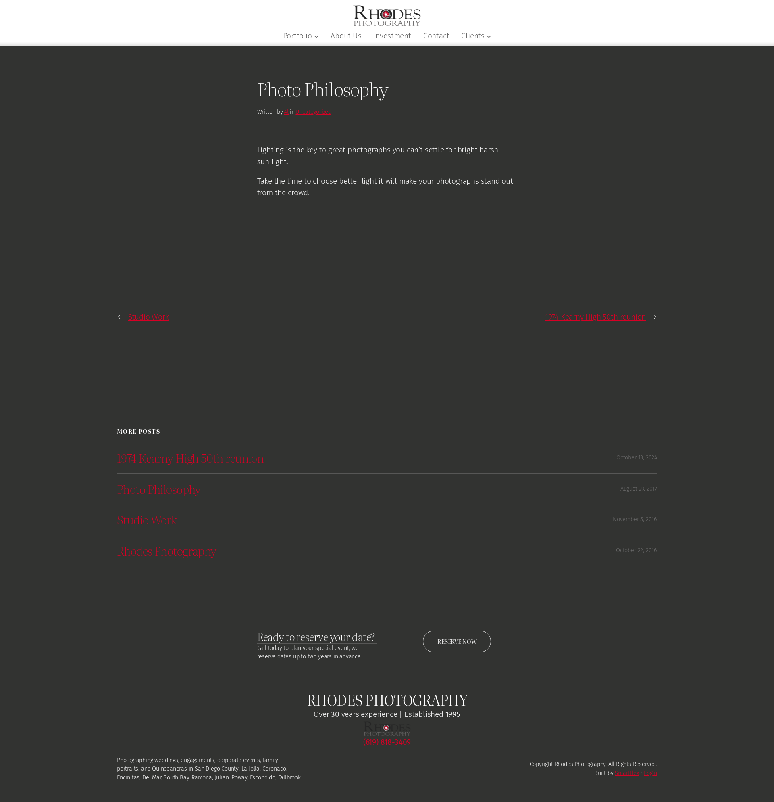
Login (650, 773)
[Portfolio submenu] (316, 36)
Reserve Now (456, 641)
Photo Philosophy (159, 489)
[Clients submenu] (489, 36)
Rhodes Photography (166, 550)
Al (286, 112)
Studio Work (148, 317)
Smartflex (627, 773)
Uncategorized (313, 112)
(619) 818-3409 (387, 742)
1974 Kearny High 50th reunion (595, 317)
